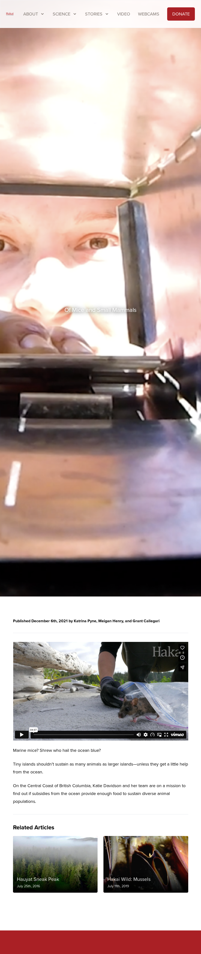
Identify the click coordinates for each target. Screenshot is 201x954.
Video (123, 14)
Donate (181, 14)
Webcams (148, 14)
